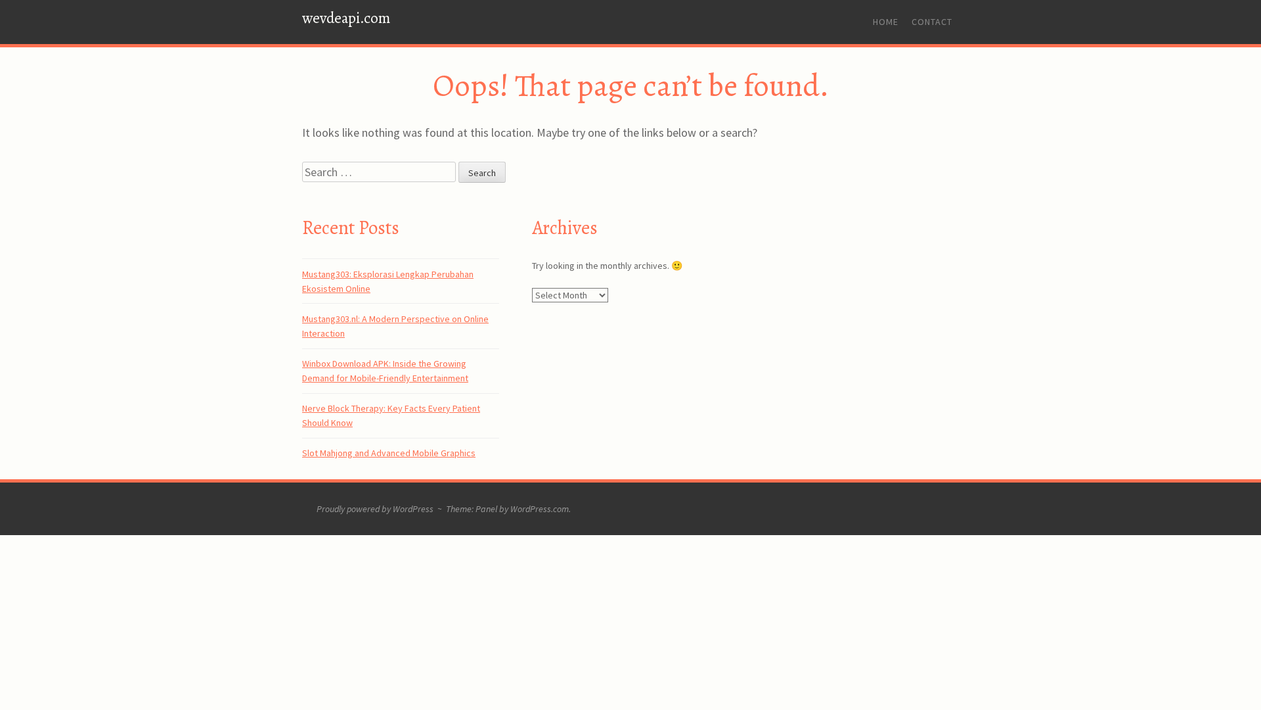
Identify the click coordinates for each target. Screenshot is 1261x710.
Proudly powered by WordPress (375, 509)
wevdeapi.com (346, 18)
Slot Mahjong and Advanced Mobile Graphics (389, 453)
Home (885, 22)
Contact (932, 22)
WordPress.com (539, 509)
